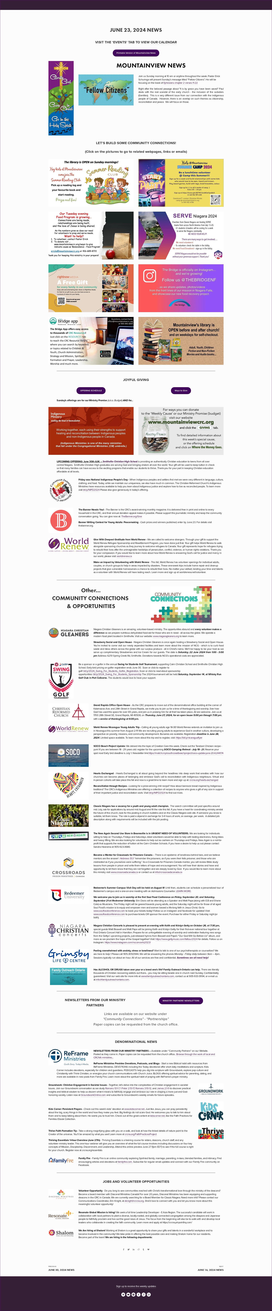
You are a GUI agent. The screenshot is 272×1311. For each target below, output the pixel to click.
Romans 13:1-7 (112, 1088)
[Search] (72, 5)
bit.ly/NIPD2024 (91, 490)
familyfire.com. (124, 1161)
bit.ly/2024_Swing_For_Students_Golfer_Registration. (111, 671)
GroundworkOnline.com (93, 1095)
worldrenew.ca (124, 556)
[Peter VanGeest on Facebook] (139, 1295)
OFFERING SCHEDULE (91, 390)
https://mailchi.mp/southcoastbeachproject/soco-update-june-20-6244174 (185, 753)
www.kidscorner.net (134, 1109)
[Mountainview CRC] (123, 1295)
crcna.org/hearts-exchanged (204, 780)
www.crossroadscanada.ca (124, 872)
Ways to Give (181, 390)
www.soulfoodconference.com (109, 911)
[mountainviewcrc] (133, 1295)
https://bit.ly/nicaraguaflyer (189, 737)
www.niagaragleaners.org (166, 636)
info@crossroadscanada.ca (168, 872)
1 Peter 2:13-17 (127, 1088)
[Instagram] (149, 1295)
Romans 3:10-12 (143, 1088)
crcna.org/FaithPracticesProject (141, 1134)
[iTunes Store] (144, 1295)
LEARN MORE (183, 891)
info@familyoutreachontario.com (112, 979)
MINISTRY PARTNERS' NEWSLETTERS (181, 1000)
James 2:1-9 (163, 1088)
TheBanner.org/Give (131, 516)
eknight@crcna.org (134, 1201)
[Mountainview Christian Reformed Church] (128, 1295)
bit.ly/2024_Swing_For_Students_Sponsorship (117, 674)
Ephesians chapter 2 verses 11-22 (180, 83)
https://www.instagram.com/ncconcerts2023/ (128, 942)
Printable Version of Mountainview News (136, 52)
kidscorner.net (157, 1115)
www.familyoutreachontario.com (157, 976)
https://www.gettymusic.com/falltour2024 (176, 939)
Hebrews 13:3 (127, 858)
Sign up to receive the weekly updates (136, 1286)
